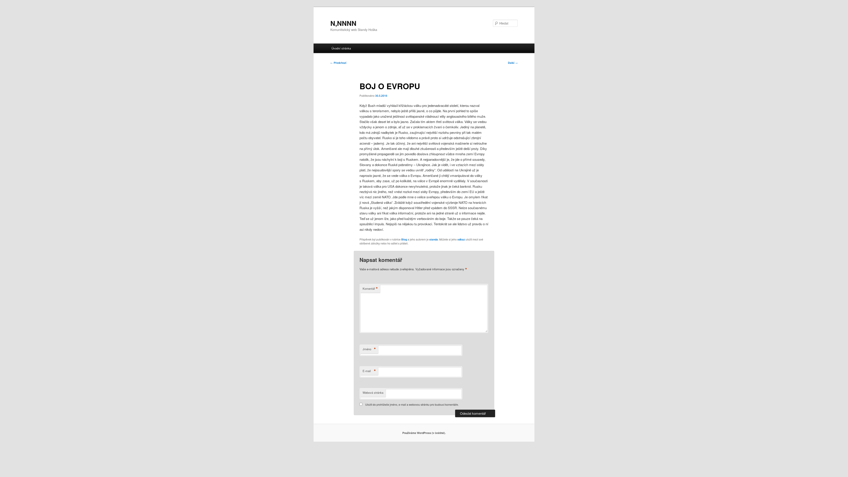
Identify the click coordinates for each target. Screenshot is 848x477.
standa (433, 239)
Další (513, 63)
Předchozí (338, 63)
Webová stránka (373, 392)
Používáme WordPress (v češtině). (424, 433)
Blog (404, 239)
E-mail (369, 371)
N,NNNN (343, 23)
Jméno (369, 349)
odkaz (461, 239)
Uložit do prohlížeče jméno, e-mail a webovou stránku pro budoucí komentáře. (412, 404)
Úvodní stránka (341, 48)
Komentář (370, 288)
